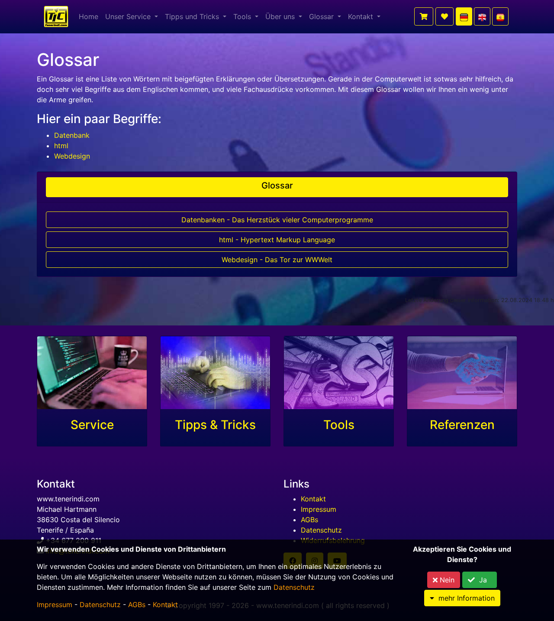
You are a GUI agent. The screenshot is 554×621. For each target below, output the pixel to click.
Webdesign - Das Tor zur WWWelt (277, 259)
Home (88, 16)
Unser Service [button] (129, 16)
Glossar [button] (322, 16)
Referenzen (462, 425)
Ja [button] (483, 579)
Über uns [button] (281, 16)
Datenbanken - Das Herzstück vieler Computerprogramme (277, 219)
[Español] (500, 16)
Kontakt (313, 498)
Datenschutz (321, 530)
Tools (338, 425)
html (61, 145)
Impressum (318, 509)
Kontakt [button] (361, 16)
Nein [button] (446, 579)
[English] (482, 16)
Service (92, 425)
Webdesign (72, 156)
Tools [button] (243, 16)
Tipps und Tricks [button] (193, 16)
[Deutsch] (464, 16)
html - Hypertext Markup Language (277, 239)
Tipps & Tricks (215, 425)
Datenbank (72, 135)
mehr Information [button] (464, 598)
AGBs (309, 519)
